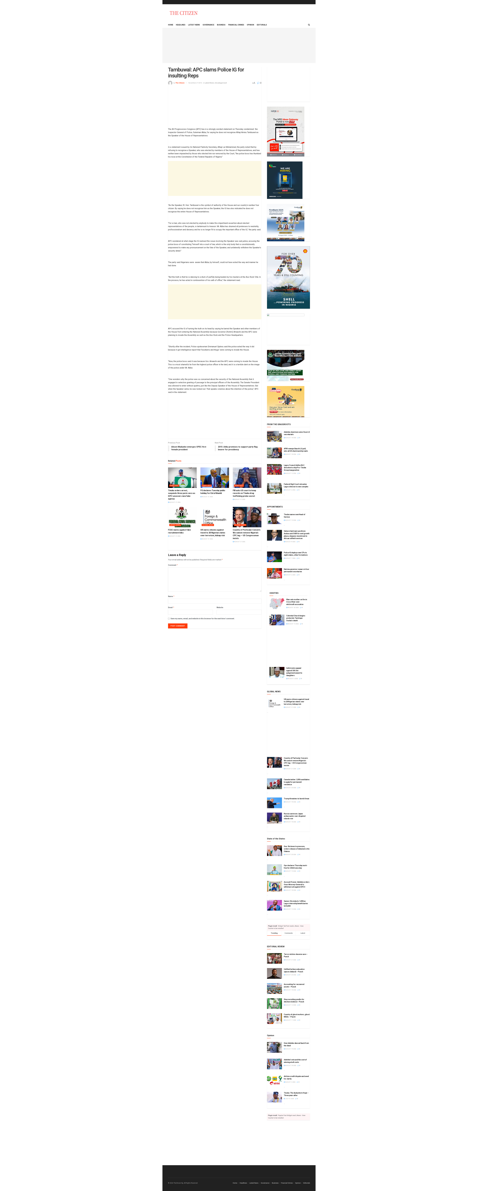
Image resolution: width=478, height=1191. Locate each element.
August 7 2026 (290, 558)
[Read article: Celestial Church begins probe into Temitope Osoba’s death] (276, 620)
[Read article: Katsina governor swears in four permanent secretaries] (274, 573)
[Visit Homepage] (183, 13)
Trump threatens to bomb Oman (296, 799)
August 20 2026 (293, 607)
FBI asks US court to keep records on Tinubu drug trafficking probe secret (244, 493)
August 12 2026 (290, 473)
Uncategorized (221, 83)
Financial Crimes (236, 25)
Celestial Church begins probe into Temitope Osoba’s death (295, 618)
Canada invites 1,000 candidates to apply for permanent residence (296, 782)
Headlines (180, 25)
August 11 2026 (290, 1020)
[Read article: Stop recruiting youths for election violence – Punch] (274, 1003)
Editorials (262, 25)
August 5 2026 (290, 1082)
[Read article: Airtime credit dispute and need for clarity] (274, 1080)
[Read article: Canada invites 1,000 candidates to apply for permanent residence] (274, 783)
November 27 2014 (195, 83)
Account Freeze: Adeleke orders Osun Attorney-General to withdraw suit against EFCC (296, 884)
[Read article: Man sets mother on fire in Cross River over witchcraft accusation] (276, 603)
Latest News (194, 25)
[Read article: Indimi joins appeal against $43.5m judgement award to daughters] (276, 672)
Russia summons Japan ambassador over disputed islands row (294, 816)
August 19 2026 (290, 520)
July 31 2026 (289, 1098)
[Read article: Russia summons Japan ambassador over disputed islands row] (274, 818)
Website (220, 607)
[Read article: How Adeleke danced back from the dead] (274, 1047)
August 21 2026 (174, 502)
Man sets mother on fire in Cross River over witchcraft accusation (296, 601)
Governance (208, 25)
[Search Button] (309, 25)
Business (221, 25)
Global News (207, 525)
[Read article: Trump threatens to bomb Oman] (274, 802)
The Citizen (180, 83)
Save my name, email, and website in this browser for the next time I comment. (203, 619)
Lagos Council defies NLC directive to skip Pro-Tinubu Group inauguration (295, 467)
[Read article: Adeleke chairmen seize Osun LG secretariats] (274, 436)
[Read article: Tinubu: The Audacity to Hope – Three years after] (274, 1097)
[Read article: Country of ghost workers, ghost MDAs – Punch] (274, 1018)
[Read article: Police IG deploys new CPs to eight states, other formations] (274, 556)
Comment (173, 565)
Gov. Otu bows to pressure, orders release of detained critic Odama (297, 848)
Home (170, 25)
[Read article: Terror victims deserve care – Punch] (274, 958)
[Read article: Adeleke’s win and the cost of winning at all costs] (274, 1064)
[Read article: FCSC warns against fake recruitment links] (182, 517)
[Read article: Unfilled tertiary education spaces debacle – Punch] (274, 973)
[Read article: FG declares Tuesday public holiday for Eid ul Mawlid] (214, 477)
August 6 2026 (290, 490)
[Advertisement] (239, 45)
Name (171, 596)
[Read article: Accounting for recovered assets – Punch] (274, 988)
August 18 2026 (290, 438)
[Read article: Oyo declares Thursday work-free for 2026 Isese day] (274, 869)
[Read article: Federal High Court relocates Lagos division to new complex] (274, 488)
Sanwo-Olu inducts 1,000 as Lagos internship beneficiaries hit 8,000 (296, 903)
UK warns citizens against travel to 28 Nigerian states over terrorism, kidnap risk (212, 533)
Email (171, 607)
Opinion (250, 25)
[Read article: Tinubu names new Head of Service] (274, 518)
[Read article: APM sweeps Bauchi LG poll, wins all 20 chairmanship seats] (274, 452)
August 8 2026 (290, 542)
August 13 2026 (293, 624)
